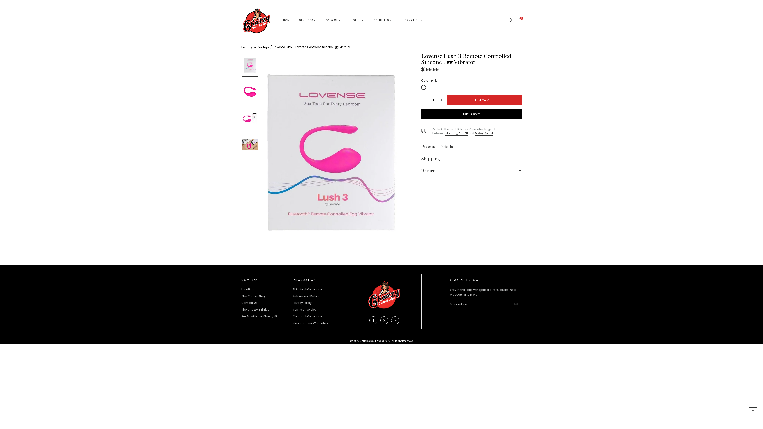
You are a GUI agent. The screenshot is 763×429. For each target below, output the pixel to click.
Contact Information (307, 316)
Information (410, 20)
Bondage (331, 20)
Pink (423, 87)
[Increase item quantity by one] (441, 100)
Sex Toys (306, 20)
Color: (429, 80)
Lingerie (355, 20)
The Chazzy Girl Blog (255, 310)
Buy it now (471, 114)
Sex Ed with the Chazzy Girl (259, 316)
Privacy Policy (302, 303)
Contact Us (249, 303)
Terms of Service (305, 310)
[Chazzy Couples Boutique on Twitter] (384, 320)
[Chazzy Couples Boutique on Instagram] (395, 320)
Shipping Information (307, 289)
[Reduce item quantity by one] (425, 100)
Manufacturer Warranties (310, 323)
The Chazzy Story (253, 296)
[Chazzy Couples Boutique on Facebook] (373, 320)
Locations (248, 289)
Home (287, 20)
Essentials (380, 20)
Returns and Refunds (307, 296)
